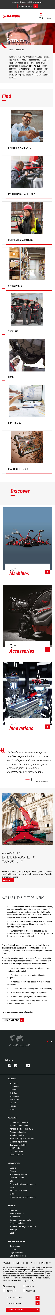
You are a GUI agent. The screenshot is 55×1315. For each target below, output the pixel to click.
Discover (6, 880)
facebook (8, 1065)
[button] (49, 16)
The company (15, 1246)
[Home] (12, 16)
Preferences (11, 1291)
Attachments (14, 1163)
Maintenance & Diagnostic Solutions (23, 1226)
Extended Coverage (17, 1213)
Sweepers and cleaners (18, 1191)
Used (12, 1233)
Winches (13, 1194)
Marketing (30, 1291)
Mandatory (10, 1286)
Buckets (13, 1168)
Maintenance (15, 1217)
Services (12, 1205)
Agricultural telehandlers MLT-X (21, 1129)
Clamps (13, 1171)
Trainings (13, 1230)
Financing (13, 1210)
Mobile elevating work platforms (22, 1138)
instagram (17, 1065)
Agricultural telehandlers (19, 1126)
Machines (12, 1118)
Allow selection (14, 1303)
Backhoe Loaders (16, 1155)
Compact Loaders (16, 1151)
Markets (12, 1079)
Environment (14, 1099)
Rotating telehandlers (18, 1132)
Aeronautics (14, 1096)
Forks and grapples (17, 1178)
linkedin (30, 1065)
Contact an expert (11, 1020)
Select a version (25, 6)
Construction (14, 1086)
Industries (13, 1090)
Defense (13, 1103)
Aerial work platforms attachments (22, 1184)
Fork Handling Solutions (19, 1174)
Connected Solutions (17, 1223)
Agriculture (14, 1083)
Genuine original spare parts (20, 1220)
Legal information (16, 1253)
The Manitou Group (16, 1241)
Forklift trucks (15, 1148)
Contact (13, 1249)
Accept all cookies (15, 1310)
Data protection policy (18, 1256)
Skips (12, 1187)
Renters (13, 1106)
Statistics (30, 1286)
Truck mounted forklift (18, 1145)
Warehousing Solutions (18, 1142)
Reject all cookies (14, 1298)
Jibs (11, 1181)
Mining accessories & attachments (22, 1197)
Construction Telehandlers (19, 1122)
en (48, 1041)
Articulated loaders (17, 1135)
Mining (12, 1109)
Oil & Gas (13, 1093)
